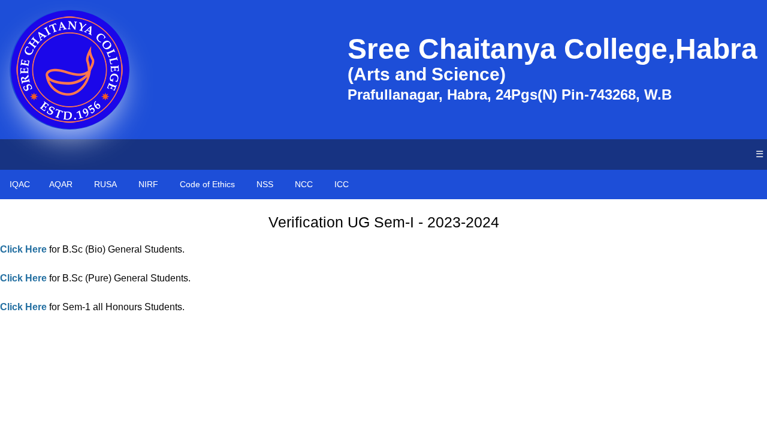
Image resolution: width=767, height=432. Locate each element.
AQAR (61, 184)
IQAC (20, 184)
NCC (304, 184)
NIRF (148, 184)
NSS (264, 184)
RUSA (105, 184)
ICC (341, 184)
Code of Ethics (207, 184)
